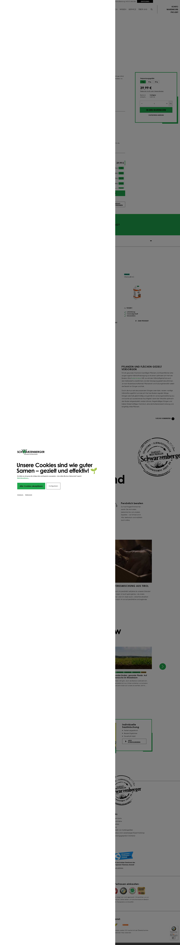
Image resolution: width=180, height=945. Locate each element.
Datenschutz (28, 495)
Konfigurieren (53, 486)
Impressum (20, 495)
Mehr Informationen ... (23, 478)
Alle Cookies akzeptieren (31, 486)
